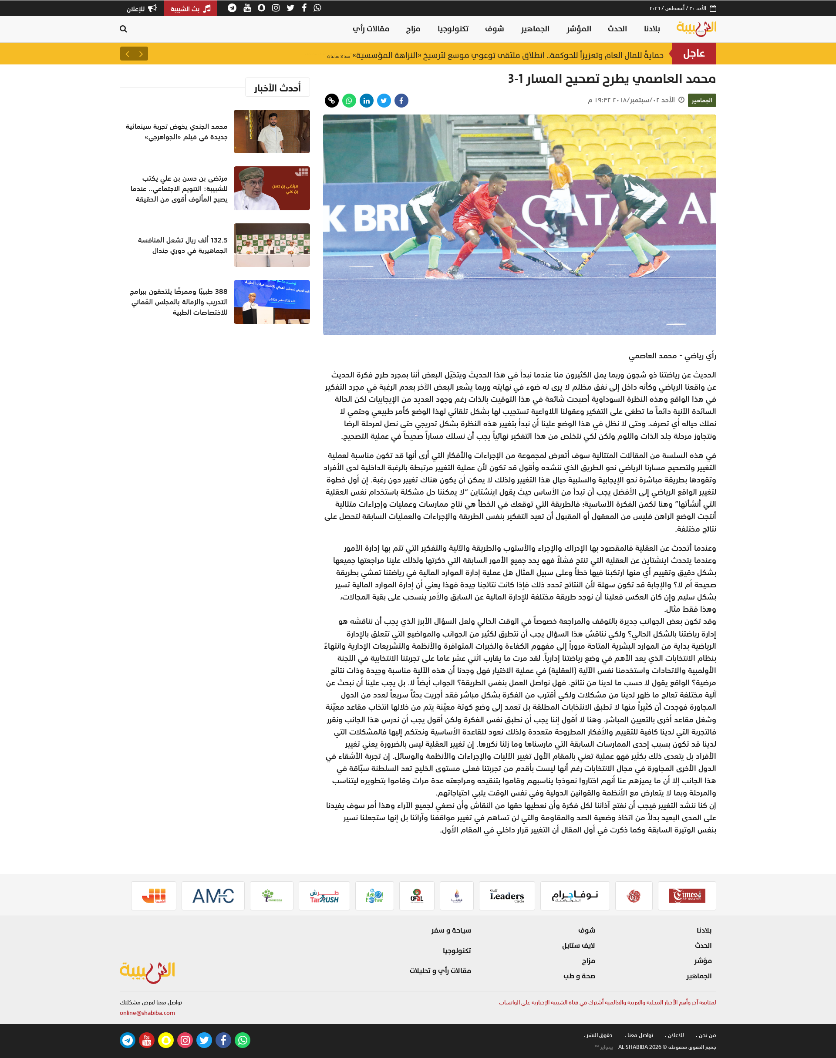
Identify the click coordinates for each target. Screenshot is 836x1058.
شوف (494, 29)
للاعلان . (674, 1035)
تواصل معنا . (638, 1035)
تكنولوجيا (453, 29)
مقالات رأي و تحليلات (440, 971)
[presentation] (141, 54)
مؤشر (703, 961)
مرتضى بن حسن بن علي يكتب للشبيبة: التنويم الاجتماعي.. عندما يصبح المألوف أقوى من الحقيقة (179, 188)
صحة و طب (579, 976)
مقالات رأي (371, 29)
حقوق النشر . (598, 1035)
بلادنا (652, 29)
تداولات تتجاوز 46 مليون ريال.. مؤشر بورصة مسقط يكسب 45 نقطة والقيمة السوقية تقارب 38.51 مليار (484, 53)
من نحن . (706, 1035)
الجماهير (535, 29)
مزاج (413, 29)
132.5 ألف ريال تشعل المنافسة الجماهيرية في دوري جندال (183, 245)
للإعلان (136, 8)
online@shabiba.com (147, 1013)
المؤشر (578, 29)
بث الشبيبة (186, 8)
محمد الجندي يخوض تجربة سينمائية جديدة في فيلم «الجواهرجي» (177, 131)
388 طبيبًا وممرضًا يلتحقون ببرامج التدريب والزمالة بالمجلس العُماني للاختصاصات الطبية (179, 301)
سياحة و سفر (451, 930)
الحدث (617, 29)
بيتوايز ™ (604, 1047)
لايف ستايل (578, 945)
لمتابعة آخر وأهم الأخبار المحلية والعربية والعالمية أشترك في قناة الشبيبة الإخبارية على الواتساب (607, 1002)
